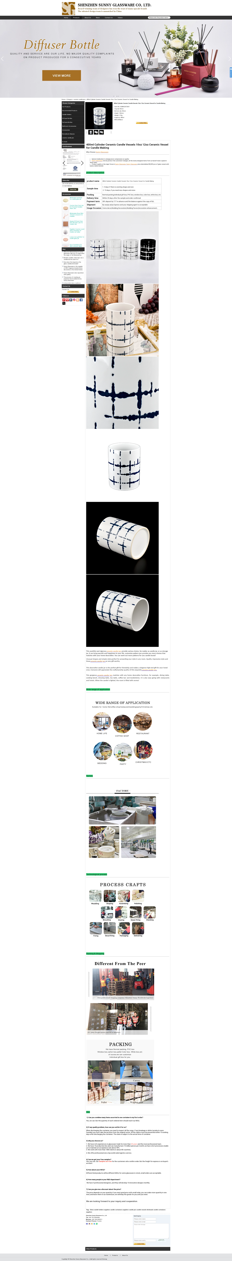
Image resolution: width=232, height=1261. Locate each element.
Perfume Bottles (67, 122)
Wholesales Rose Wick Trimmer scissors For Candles (76, 215)
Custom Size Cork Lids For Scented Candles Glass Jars (77, 207)
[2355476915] (89, 1224)
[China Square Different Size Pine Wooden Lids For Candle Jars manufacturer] (65, 224)
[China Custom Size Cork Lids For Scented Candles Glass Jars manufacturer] (65, 208)
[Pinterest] (63, 299)
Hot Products (66, 107)
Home (66, 18)
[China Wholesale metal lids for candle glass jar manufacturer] (65, 200)
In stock (64, 142)
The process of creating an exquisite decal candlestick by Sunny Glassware (72, 265)
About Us (88, 18)
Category (69, 99)
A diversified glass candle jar (72, 269)
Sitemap (104, 1259)
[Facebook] (81, 299)
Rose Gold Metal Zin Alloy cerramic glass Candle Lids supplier (76, 246)
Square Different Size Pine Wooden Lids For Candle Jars (76, 222)
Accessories (66, 130)
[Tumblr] (70, 299)
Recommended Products (69, 110)
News (98, 18)
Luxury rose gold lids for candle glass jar (77, 237)
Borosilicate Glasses (68, 134)
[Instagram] (74, 299)
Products (76, 18)
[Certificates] (116, 59)
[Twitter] (63, 303)
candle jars (132, 1210)
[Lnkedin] (77, 299)
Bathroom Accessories (69, 126)
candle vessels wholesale (145, 1210)
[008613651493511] (97, 1224)
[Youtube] (67, 299)
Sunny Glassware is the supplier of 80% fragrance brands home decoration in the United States (73, 254)
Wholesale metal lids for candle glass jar (76, 198)
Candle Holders (66, 114)
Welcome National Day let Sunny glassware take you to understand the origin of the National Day (74, 278)
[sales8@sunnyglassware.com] (92, 1224)
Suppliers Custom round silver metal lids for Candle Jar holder (77, 230)
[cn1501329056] (94, 1224)
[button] (113, 96)
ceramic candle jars (79, 99)
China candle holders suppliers (100, 1210)
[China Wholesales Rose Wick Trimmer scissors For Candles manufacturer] (65, 216)
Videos (120, 18)
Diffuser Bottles (67, 118)
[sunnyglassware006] (87, 1224)
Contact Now (73, 291)
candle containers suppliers (119, 1210)
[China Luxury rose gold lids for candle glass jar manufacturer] (65, 239)
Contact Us (109, 18)
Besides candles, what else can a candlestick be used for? (73, 283)
